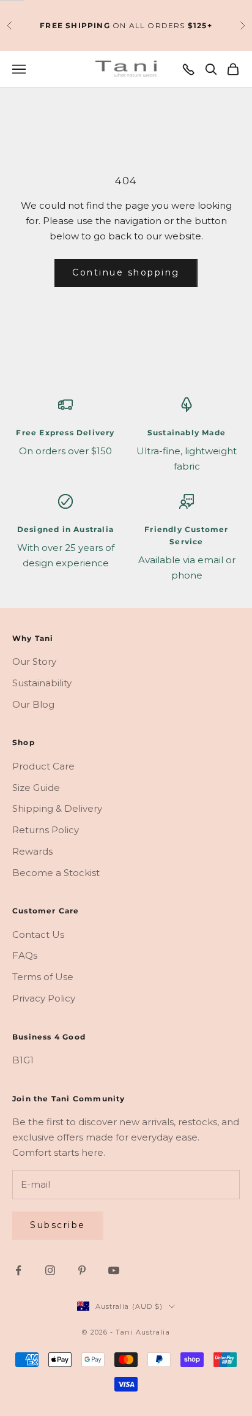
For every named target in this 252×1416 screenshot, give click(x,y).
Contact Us (38, 934)
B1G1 (23, 1060)
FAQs (24, 955)
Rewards (32, 851)
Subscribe (58, 1225)
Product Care (43, 766)
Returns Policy (45, 830)
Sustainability (42, 683)
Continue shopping (126, 272)
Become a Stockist (56, 872)
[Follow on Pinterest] (82, 1270)
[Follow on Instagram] (50, 1270)
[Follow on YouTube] (114, 1270)
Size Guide (36, 787)
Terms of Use (42, 977)
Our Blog (33, 704)
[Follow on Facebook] (18, 1270)
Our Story (34, 661)
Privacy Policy (43, 998)
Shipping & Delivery (57, 808)
